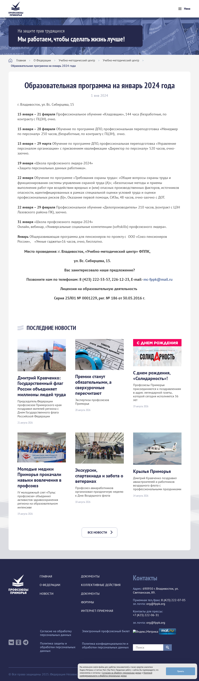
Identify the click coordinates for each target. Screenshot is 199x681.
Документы (90, 576)
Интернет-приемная (97, 611)
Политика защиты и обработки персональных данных (57, 647)
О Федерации (42, 60)
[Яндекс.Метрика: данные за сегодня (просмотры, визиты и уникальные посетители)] (145, 631)
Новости (46, 594)
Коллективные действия (100, 585)
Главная (21, 60)
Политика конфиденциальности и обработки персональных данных (105, 645)
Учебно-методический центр (77, 60)
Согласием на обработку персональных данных (121, 672)
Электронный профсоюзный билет (106, 631)
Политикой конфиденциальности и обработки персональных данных (116, 674)
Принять (180, 671)
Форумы (87, 602)
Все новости (97, 532)
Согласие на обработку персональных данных (55, 633)
